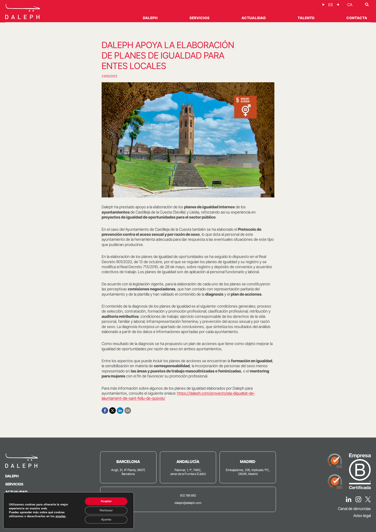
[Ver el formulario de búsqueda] (367, 4)
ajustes (60, 516)
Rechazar (106, 510)
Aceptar (106, 501)
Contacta (356, 18)
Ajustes (106, 519)
